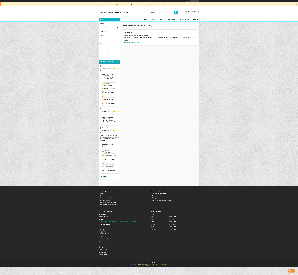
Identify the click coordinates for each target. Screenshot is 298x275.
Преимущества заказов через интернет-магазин (164, 198)
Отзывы (102, 43)
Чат (293, 271)
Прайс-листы (103, 31)
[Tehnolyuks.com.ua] (103, 12)
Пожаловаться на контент (146, 264)
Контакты (195, 19)
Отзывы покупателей (105, 198)
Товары (153, 19)
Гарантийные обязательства (159, 193)
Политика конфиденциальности (108, 202)
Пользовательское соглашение (108, 204)
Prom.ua (156, 262)
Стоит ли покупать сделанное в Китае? (162, 200)
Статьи (102, 35)
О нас (160, 19)
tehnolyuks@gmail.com (104, 238)
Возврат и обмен (184, 19)
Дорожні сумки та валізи (107, 27)
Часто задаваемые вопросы (107, 48)
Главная (145, 19)
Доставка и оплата (171, 19)
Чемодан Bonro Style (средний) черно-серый (108, 145)
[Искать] (176, 12)
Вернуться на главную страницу (131, 42)
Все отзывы (104, 176)
